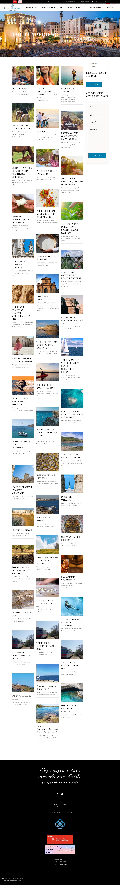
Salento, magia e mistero (45, 476)
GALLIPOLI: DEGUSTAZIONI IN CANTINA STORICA (45, 91)
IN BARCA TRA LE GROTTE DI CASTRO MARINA (46, 432)
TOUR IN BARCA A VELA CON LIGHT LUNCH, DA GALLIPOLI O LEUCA (70, 365)
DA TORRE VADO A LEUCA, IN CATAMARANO (21, 444)
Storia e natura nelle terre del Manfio (21, 570)
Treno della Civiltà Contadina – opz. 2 (22, 655)
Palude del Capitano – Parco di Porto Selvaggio (47, 729)
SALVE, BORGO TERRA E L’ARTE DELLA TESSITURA (45, 299)
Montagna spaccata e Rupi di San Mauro (47, 560)
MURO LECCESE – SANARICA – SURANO (21, 264)
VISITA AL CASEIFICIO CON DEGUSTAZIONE (20, 219)
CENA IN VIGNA (19, 88)
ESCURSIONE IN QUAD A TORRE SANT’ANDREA (69, 136)
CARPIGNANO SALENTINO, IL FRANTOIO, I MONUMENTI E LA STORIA (21, 313)
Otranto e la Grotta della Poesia (68, 708)
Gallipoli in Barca (43, 519)
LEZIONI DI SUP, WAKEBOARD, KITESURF (20, 401)
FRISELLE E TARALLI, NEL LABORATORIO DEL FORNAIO (47, 214)
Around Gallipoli (22, 530)
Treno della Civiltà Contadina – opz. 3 (47, 645)
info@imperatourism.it (61, 807)
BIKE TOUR (42, 131)
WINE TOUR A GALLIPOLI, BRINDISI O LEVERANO (72, 181)
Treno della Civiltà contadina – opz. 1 (72, 665)
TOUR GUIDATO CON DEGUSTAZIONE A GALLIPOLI (46, 344)
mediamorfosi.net (15, 880)
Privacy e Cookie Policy (60, 864)
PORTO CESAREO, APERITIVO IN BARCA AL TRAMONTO (72, 414)
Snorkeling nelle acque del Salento (71, 622)
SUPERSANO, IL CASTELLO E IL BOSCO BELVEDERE (71, 275)
